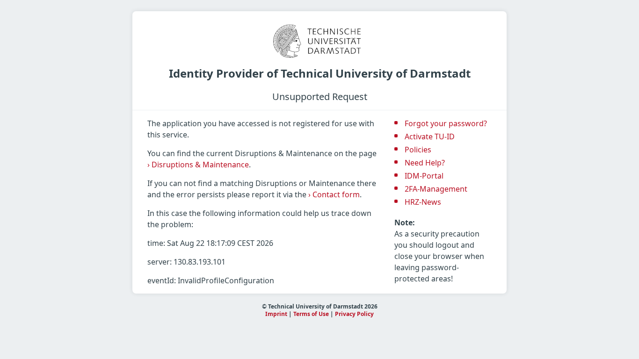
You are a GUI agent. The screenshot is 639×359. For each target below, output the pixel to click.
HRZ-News (423, 202)
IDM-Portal (424, 176)
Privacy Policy (354, 314)
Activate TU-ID (430, 136)
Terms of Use (311, 314)
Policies (418, 149)
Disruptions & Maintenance (198, 164)
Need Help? (425, 163)
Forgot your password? (446, 123)
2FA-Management (436, 189)
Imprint (276, 314)
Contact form (334, 194)
